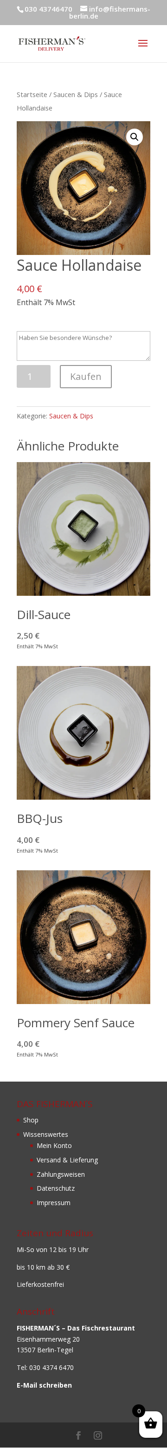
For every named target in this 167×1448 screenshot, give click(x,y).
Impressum (54, 1202)
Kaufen (86, 376)
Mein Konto (54, 1145)
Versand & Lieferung (67, 1159)
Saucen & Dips (75, 94)
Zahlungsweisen (61, 1174)
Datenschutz (56, 1188)
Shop (31, 1119)
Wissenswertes (45, 1134)
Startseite (32, 94)
